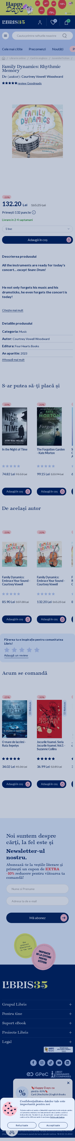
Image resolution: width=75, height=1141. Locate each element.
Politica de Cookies (57, 1117)
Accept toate (53, 1125)
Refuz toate (22, 1125)
